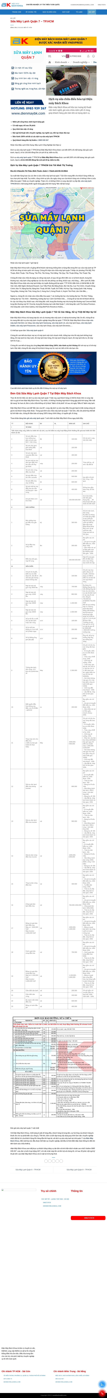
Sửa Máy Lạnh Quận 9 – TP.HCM (79, 1170)
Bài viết (92, 12)
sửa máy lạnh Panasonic (26, 326)
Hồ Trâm (29, 27)
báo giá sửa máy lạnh (31, 418)
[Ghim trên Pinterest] (57, 1161)
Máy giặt (66, 12)
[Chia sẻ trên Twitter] (50, 1161)
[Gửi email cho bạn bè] (53, 1161)
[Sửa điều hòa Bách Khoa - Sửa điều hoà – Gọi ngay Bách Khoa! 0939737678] (12, 5)
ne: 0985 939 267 (42, 140)
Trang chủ (16, 12)
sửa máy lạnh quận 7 (25, 157)
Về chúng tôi (31, 12)
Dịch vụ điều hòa (49, 12)
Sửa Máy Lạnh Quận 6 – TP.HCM (27, 1170)
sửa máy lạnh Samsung (41, 323)
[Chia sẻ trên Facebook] (46, 1161)
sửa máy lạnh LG (58, 323)
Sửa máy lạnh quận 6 (35, 330)
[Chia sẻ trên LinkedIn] (61, 1161)
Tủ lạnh (79, 12)
